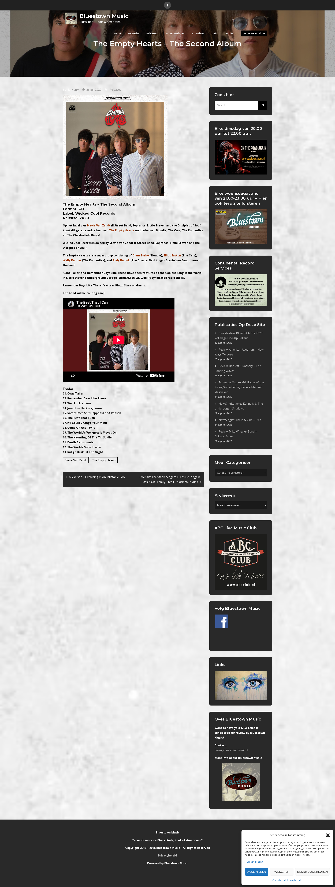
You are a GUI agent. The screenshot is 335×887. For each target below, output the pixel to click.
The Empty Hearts (104, 460)
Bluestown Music (103, 16)
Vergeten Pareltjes (254, 33)
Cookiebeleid (279, 880)
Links (214, 33)
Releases (151, 33)
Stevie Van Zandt (76, 460)
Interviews (198, 33)
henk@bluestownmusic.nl (231, 750)
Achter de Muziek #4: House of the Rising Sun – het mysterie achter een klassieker (239, 387)
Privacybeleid (294, 880)
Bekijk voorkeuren (312, 871)
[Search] (262, 105)
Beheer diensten (255, 861)
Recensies (133, 33)
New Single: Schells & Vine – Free (240, 420)
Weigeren (281, 871)
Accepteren (256, 871)
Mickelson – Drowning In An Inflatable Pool (97, 477)
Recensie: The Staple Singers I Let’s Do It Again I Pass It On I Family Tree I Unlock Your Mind (170, 479)
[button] (328, 835)
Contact (229, 33)
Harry (75, 90)
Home (117, 33)
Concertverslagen (174, 33)
